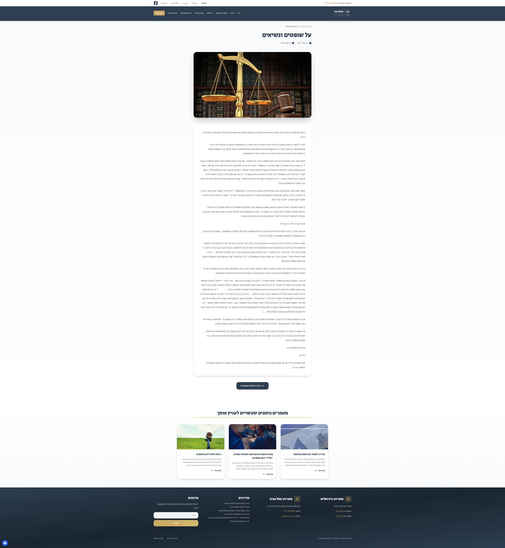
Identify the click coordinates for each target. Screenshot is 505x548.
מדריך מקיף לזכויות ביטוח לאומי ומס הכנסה (234, 510)
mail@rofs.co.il (288, 516)
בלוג (303, 26)
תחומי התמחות (221, 13)
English (194, 3)
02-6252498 (342, 516)
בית (239, 13)
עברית (203, 3)
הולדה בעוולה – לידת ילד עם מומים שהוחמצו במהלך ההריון (228, 517)
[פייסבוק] (156, 3)
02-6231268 (341, 511)
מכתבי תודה (172, 13)
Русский (174, 3)
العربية (185, 3)
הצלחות (210, 13)
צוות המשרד (199, 13)
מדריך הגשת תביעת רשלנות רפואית (236, 503)
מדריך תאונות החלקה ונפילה (239, 521)
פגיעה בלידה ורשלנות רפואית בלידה (236, 514)
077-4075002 (331, 3)
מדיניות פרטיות (172, 538)
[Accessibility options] (5, 543)
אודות (232, 13)
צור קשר (159, 13)
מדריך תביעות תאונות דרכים (239, 507)
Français (164, 3)
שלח (176, 523)
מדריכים (243, 498)
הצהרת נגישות (159, 538)
